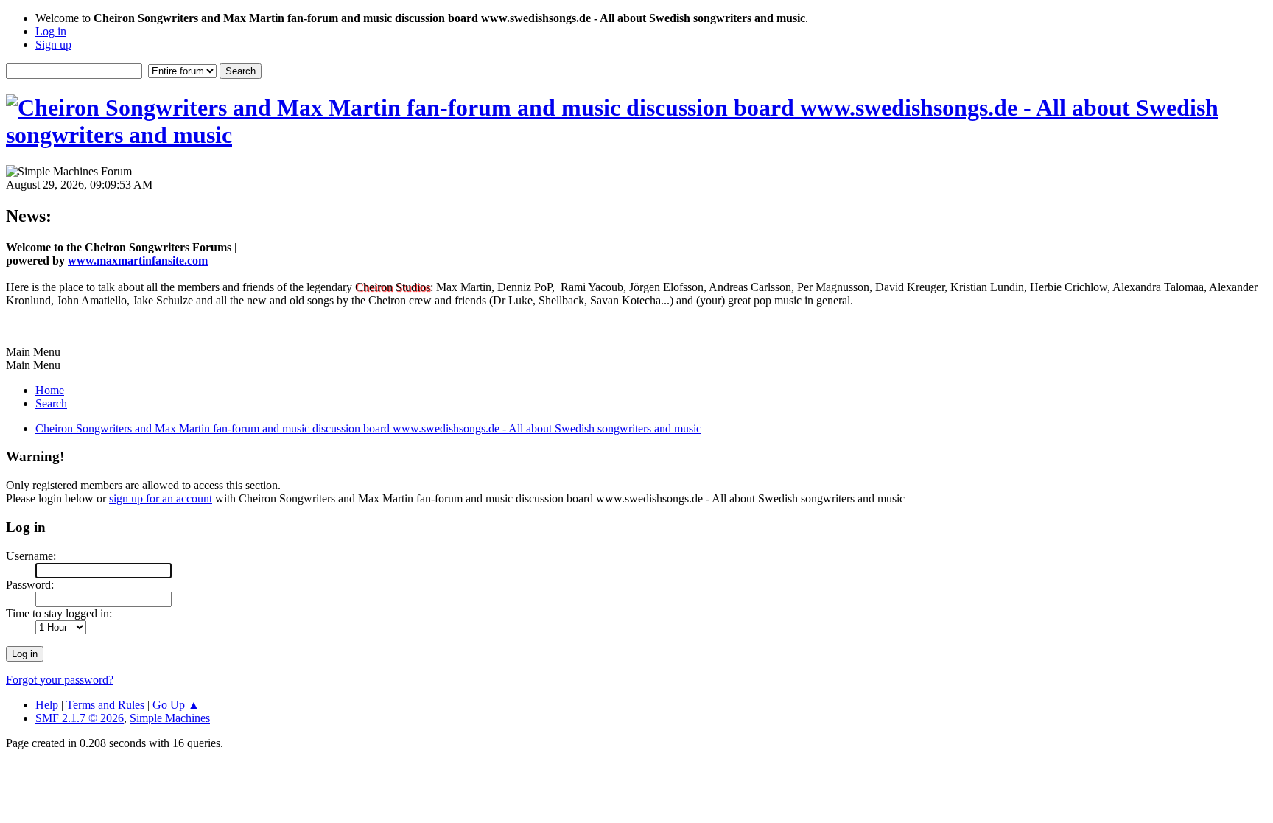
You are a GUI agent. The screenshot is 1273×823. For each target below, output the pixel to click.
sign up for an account (160, 498)
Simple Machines (170, 718)
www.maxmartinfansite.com (138, 260)
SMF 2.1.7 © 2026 (79, 718)
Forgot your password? (59, 679)
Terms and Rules (105, 704)
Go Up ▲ (176, 704)
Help (46, 704)
